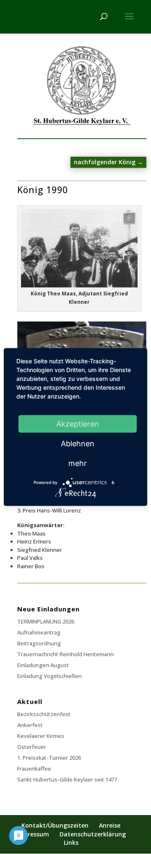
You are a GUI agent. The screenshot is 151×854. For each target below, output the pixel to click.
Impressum (32, 834)
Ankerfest (30, 725)
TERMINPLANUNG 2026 (45, 621)
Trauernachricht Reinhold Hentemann (65, 654)
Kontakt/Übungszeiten (55, 825)
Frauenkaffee (34, 768)
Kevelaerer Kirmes (40, 736)
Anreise (109, 825)
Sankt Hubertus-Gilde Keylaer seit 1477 (67, 779)
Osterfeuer (31, 746)
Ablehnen (77, 443)
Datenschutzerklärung (93, 834)
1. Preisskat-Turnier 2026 (49, 757)
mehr (77, 463)
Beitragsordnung (39, 643)
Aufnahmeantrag (38, 632)
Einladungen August (43, 665)
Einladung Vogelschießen (49, 676)
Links (71, 842)
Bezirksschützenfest (43, 714)
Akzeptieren (77, 423)
